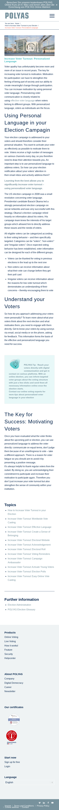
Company (9, 678)
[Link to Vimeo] (39, 803)
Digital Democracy (13, 683)
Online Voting (11, 637)
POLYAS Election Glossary (21, 609)
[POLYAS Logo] (24, 15)
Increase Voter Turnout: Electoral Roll (27, 549)
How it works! (11, 645)
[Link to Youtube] (52, 803)
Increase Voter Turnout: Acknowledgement (29, 545)
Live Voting (10, 641)
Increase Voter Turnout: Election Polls (27, 571)
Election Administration (19, 605)
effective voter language (23, 100)
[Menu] (51, 15)
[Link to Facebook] (48, 803)
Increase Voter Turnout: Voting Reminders (29, 554)
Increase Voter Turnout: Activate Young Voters (31, 567)
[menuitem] (51, 15)
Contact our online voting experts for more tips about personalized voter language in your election (27, 394)
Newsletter (9, 691)
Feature (8, 650)
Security (8, 654)
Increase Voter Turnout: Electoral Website (29, 540)
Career (7, 687)
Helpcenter (10, 658)
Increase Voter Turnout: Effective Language (29, 527)
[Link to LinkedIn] (44, 803)
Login (7, 766)
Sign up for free (12, 762)
